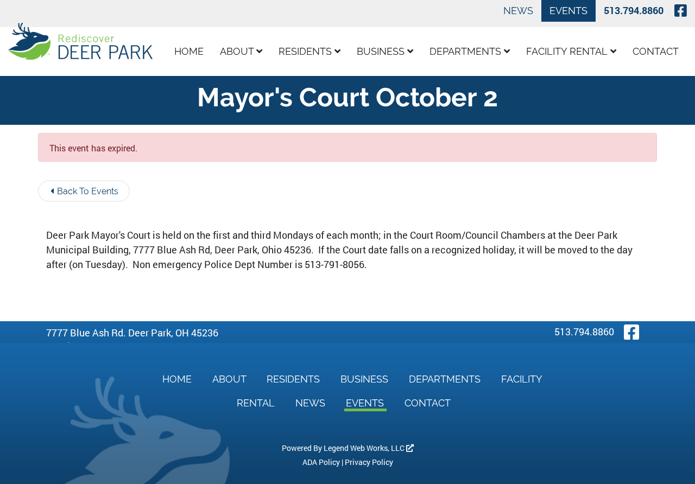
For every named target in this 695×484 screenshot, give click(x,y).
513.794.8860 (634, 10)
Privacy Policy (369, 462)
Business (382, 51)
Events (568, 10)
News (518, 10)
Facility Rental (568, 51)
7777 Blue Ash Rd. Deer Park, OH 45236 (132, 332)
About (238, 51)
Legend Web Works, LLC (365, 448)
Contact (656, 51)
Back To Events (86, 191)
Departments (466, 51)
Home (189, 51)
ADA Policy (321, 462)
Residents (306, 51)
